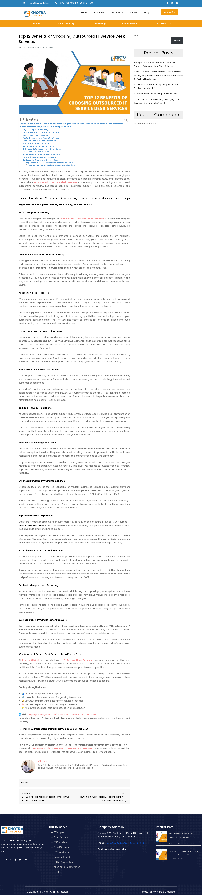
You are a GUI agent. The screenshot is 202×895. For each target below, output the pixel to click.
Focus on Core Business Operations (39, 140)
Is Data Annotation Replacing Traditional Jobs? (156, 93)
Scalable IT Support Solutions (36, 143)
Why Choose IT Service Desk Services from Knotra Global (49, 163)
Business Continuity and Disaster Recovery (43, 160)
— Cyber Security (59, 837)
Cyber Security (66, 23)
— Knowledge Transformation (65, 867)
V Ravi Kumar (28, 47)
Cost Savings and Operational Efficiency (41, 132)
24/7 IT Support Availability (35, 129)
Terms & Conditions (165, 892)
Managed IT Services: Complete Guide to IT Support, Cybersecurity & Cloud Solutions (155, 64)
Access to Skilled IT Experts (35, 135)
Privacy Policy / (148, 892)
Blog (146, 12)
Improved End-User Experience (37, 152)
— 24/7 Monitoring (60, 852)
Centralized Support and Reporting (39, 157)
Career (133, 12)
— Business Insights (61, 857)
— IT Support (57, 832)
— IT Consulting (59, 842)
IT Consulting (98, 23)
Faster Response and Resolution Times (41, 138)
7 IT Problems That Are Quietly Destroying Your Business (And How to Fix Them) (156, 101)
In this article (29, 119)
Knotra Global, (30, 660)
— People (56, 872)
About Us (99, 12)
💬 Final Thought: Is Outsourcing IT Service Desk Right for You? (52, 165)
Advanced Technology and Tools (38, 146)
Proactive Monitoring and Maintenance (41, 154)
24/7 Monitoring (163, 23)
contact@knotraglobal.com (38, 3)
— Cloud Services (60, 847)
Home (84, 12)
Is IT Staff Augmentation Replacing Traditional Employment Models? (156, 86)
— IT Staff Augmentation (63, 862)
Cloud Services (130, 23)
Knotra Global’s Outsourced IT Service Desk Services (62, 748)
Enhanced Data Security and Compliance (42, 149)
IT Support (35, 23)
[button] (117, 12)
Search (137, 35)
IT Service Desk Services (78, 660)
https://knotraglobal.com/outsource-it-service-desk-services (62, 714)
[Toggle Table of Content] (124, 120)
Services (116, 12)
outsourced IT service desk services (55, 182)
